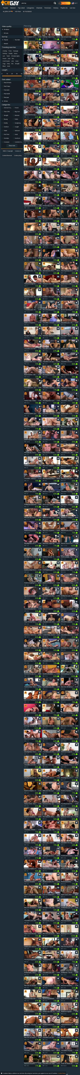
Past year (6, 97)
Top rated (17, 40)
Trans (10, 51)
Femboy (5, 53)
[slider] (21, 76)
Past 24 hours (8, 82)
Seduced (17, 130)
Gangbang (18, 123)
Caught (17, 127)
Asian (16, 61)
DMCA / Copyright (8, 151)
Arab (8, 66)
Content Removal (7, 155)
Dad (9, 58)
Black (4, 66)
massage (15, 51)
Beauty (6, 119)
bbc (12, 63)
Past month (7, 93)
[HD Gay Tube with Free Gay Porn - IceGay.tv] (10, 3)
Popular (6, 40)
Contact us (18, 151)
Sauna (15, 53)
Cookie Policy (62, 1073)
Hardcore (17, 138)
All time (6, 101)
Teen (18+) (7, 111)
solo (12, 61)
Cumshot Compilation (19, 142)
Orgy (4, 63)
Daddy (10, 53)
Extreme (17, 115)
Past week (7, 90)
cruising (5, 51)
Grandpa (6, 138)
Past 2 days (7, 86)
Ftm (13, 58)
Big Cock (17, 111)
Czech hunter (6, 61)
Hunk (16, 134)
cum (4, 56)
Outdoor (6, 127)
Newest (6, 43)
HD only (6, 33)
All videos (6, 29)
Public (16, 119)
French (4, 58)
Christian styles (15, 56)
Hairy (8, 63)
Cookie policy (18, 155)
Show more (12, 145)
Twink (8, 56)
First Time (6, 134)
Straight (17, 63)
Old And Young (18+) (8, 108)
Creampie (6, 142)
